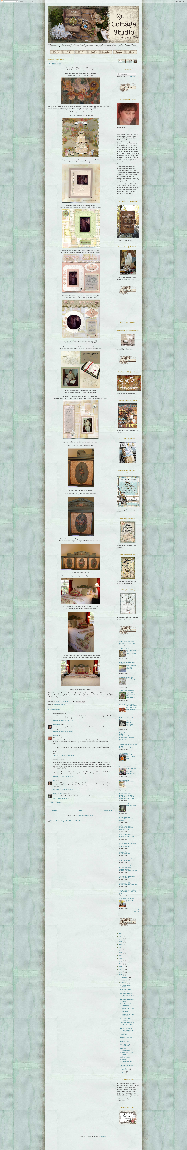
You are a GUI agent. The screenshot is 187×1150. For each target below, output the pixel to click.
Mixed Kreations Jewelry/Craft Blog (126, 794)
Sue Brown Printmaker (127, 704)
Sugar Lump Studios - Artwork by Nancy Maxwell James (127, 867)
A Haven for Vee (125, 835)
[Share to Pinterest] (84, 702)
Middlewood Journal (126, 677)
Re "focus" (130, 782)
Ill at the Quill (126, 1065)
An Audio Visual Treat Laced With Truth (127, 995)
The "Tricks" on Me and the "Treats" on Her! (127, 1024)
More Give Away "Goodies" (125, 1045)
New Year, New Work (126, 748)
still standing (124, 853)
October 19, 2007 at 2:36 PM (63, 776)
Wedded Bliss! (125, 1057)
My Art (63, 704)
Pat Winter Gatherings (127, 876)
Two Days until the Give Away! (127, 1015)
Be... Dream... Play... (127, 859)
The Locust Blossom (126, 804)
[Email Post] (73, 701)
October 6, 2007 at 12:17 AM (63, 720)
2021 (121, 936)
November (124, 980)
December (124, 977)
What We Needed (131, 805)
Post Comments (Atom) (86, 815)
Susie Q (55, 735)
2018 (121, 944)
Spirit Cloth (123, 852)
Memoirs (57, 704)
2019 (121, 942)
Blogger (103, 1136)
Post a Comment (56, 802)
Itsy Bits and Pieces (127, 899)
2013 (121, 958)
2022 (121, 933)
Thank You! (124, 1034)
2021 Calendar (124, 878)
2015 (121, 953)
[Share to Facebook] (83, 702)
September (124, 1069)
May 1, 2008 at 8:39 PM (61, 798)
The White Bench (125, 767)
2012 (121, 961)
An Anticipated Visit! (125, 986)
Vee (54, 780)
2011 (121, 964)
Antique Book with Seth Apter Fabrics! (131, 652)
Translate (132, 76)
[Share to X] (81, 702)
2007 (121, 975)
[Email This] (77, 702)
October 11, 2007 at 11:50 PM (63, 756)
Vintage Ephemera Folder (128, 871)
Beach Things (131, 679)
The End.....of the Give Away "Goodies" (127, 1009)
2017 (121, 947)
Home (80, 811)
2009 (121, 969)
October (124, 983)
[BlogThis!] (79, 702)
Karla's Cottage (125, 826)
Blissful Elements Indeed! (127, 1000)
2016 (121, 950)
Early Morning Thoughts (127, 843)
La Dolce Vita (124, 649)
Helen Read (56, 724)
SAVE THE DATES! (125, 860)
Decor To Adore (58, 793)
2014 (121, 955)
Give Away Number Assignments (126, 1004)
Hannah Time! (125, 1041)
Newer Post (53, 811)
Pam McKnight (123, 753)
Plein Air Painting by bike (130, 756)
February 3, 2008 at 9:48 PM (63, 789)
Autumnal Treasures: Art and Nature (126, 1061)
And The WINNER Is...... (125, 990)
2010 (121, 966)
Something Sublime (125, 883)
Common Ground (124, 780)
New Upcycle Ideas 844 (127, 643)
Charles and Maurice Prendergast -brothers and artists (127, 737)
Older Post (108, 811)
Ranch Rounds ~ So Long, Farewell (131, 667)
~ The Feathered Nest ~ (127, 691)
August (123, 1072)
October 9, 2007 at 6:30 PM (62, 731)
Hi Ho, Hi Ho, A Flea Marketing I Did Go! (127, 1030)
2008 (121, 972)
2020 (121, 939)
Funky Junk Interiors (127, 642)
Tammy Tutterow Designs (127, 890)
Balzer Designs (124, 817)
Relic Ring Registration (128, 884)
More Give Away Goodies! (125, 1019)
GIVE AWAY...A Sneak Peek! (125, 1049)
